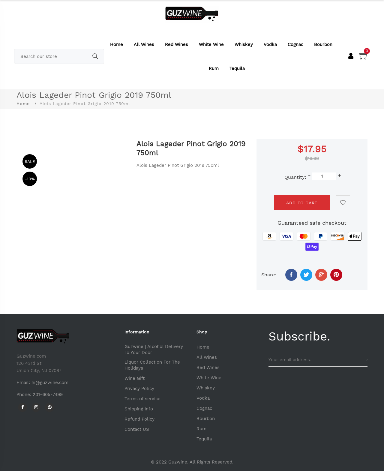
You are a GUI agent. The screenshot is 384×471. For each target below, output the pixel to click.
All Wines (144, 44)
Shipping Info (138, 409)
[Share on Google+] (321, 275)
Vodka (270, 44)
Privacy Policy (139, 388)
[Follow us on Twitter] (306, 275)
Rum (214, 68)
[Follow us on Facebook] (291, 275)
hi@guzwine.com (50, 382)
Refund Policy (139, 419)
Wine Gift (134, 378)
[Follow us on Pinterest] (336, 275)
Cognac (295, 44)
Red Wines (176, 44)
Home (116, 44)
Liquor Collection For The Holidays (152, 365)
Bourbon (323, 44)
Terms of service (142, 398)
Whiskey (244, 44)
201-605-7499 (48, 394)
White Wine (211, 44)
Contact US (136, 429)
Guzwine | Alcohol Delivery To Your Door (153, 349)
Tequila (237, 68)
